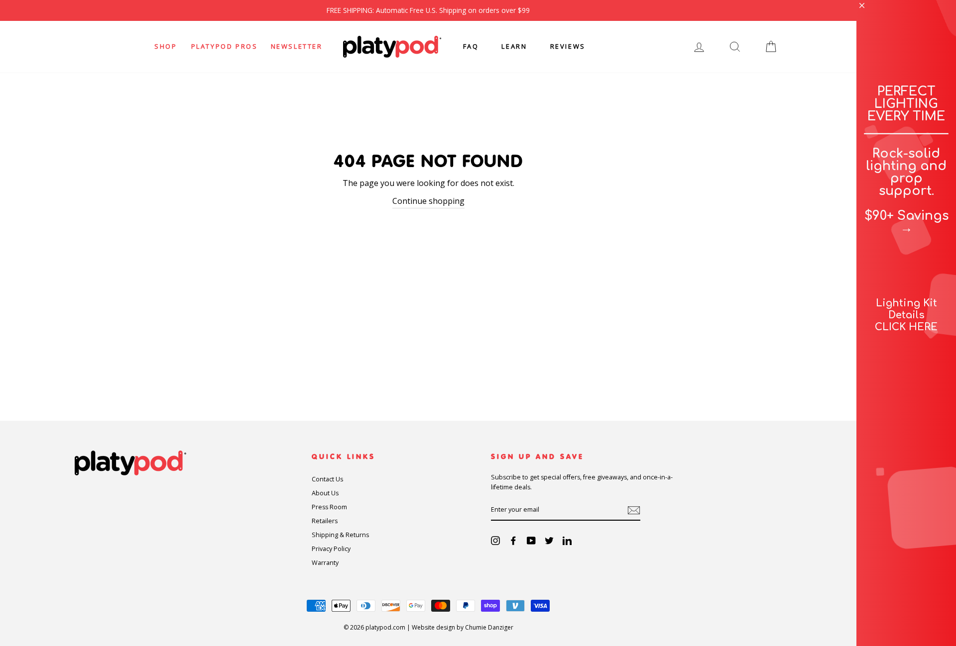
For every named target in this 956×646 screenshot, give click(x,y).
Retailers (325, 521)
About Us (325, 493)
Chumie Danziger (489, 627)
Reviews (568, 46)
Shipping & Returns (340, 535)
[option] (428, 10)
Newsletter (297, 46)
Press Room (329, 507)
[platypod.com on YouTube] (531, 541)
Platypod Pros (224, 46)
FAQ (471, 46)
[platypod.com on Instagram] (495, 541)
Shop (165, 46)
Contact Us (327, 479)
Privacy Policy (331, 549)
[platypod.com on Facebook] (513, 541)
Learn (514, 46)
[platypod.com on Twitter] (549, 541)
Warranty (325, 562)
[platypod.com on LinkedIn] (567, 541)
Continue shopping (428, 200)
